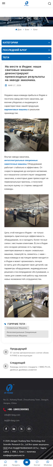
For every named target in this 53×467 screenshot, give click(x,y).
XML (14, 451)
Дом (19, 29)
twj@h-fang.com (12, 420)
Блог (27, 29)
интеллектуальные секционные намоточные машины (21, 334)
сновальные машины (17, 328)
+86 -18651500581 (18, 409)
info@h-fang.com (12, 415)
